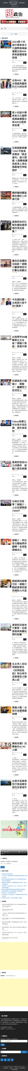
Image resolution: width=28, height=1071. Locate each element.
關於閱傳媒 (5, 2)
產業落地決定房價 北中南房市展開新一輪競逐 (12, 897)
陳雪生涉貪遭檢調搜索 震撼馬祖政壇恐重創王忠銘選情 (13, 889)
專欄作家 (10, 2)
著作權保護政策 (22, 2)
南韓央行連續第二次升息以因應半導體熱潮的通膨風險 (13, 918)
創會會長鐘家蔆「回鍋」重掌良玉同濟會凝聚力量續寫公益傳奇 (14, 928)
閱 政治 (13, 236)
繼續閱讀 (16, 74)
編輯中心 (14, 62)
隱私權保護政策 (14, 4)
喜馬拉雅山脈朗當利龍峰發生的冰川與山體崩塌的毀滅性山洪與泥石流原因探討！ (14, 905)
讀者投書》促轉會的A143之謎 (19, 746)
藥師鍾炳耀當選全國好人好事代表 (19, 196)
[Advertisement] (14, 956)
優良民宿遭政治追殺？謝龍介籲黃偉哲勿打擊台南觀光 (19, 266)
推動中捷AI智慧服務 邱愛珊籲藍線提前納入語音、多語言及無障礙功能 (14, 922)
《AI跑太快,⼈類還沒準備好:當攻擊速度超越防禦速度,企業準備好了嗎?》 (14, 914)
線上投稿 (15, 2)
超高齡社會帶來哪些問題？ (7, 874)
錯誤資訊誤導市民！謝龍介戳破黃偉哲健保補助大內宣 (19, 586)
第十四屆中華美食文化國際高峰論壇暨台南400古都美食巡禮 (19, 119)
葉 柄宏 (13, 639)
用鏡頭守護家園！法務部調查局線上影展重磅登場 (12, 891)
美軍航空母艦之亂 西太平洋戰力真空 (10, 937)
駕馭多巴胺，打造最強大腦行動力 (9, 892)
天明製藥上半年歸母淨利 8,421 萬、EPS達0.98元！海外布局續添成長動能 (14, 933)
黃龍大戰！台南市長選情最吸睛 (19, 710)
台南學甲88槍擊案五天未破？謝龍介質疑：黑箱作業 (19, 342)
